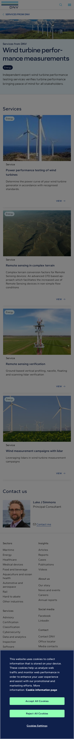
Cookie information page (41, 689)
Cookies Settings (37, 725)
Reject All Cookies (37, 713)
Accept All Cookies (37, 701)
